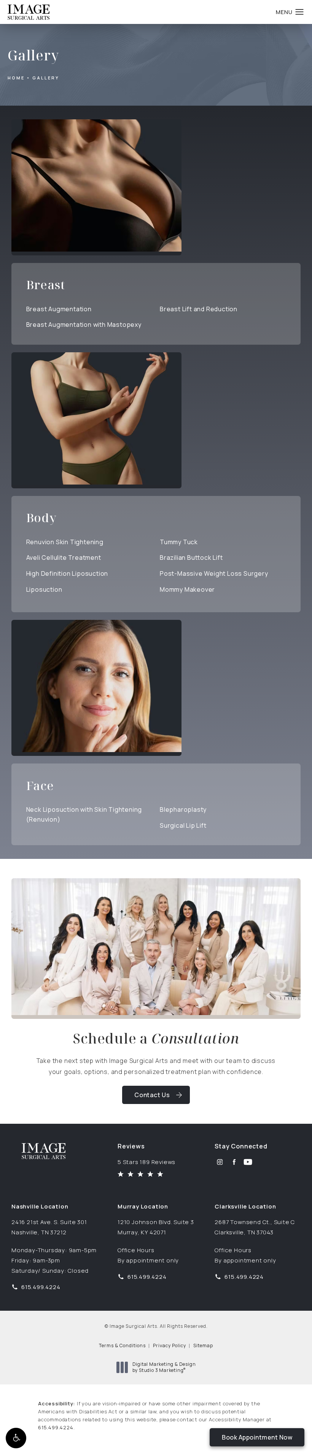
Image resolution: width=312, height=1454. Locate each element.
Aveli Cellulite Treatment (63, 557)
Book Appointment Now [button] (257, 1437)
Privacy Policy (169, 1345)
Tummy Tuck (179, 542)
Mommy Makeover (187, 589)
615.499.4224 (55, 1427)
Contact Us (152, 1095)
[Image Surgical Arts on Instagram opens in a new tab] (220, 1162)
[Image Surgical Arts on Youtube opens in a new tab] (248, 1162)
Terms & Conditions (122, 1345)
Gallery (45, 78)
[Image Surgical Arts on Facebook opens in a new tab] (234, 1162)
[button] (16, 1438)
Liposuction (44, 589)
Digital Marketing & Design (164, 1367)
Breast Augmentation (59, 309)
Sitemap (203, 1345)
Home (16, 78)
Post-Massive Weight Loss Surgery (214, 573)
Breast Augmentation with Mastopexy (84, 324)
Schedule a (156, 1038)
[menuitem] (220, 1162)
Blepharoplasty (183, 809)
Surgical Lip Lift (183, 825)
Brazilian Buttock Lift (191, 557)
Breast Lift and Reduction (198, 309)
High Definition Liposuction (67, 573)
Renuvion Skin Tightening (64, 542)
